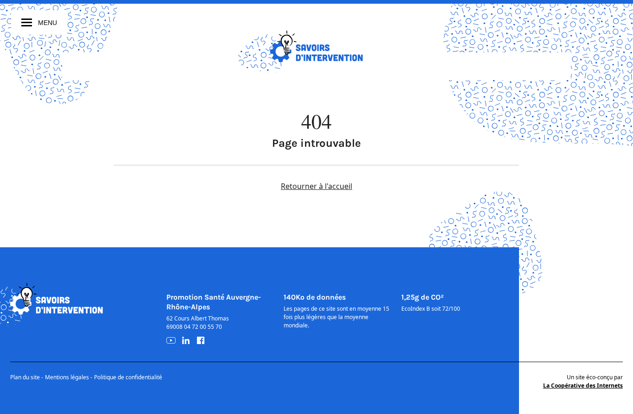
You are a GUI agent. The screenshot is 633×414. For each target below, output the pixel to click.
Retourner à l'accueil (316, 186)
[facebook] (200, 340)
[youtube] (171, 340)
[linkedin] (185, 340)
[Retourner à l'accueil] (316, 46)
